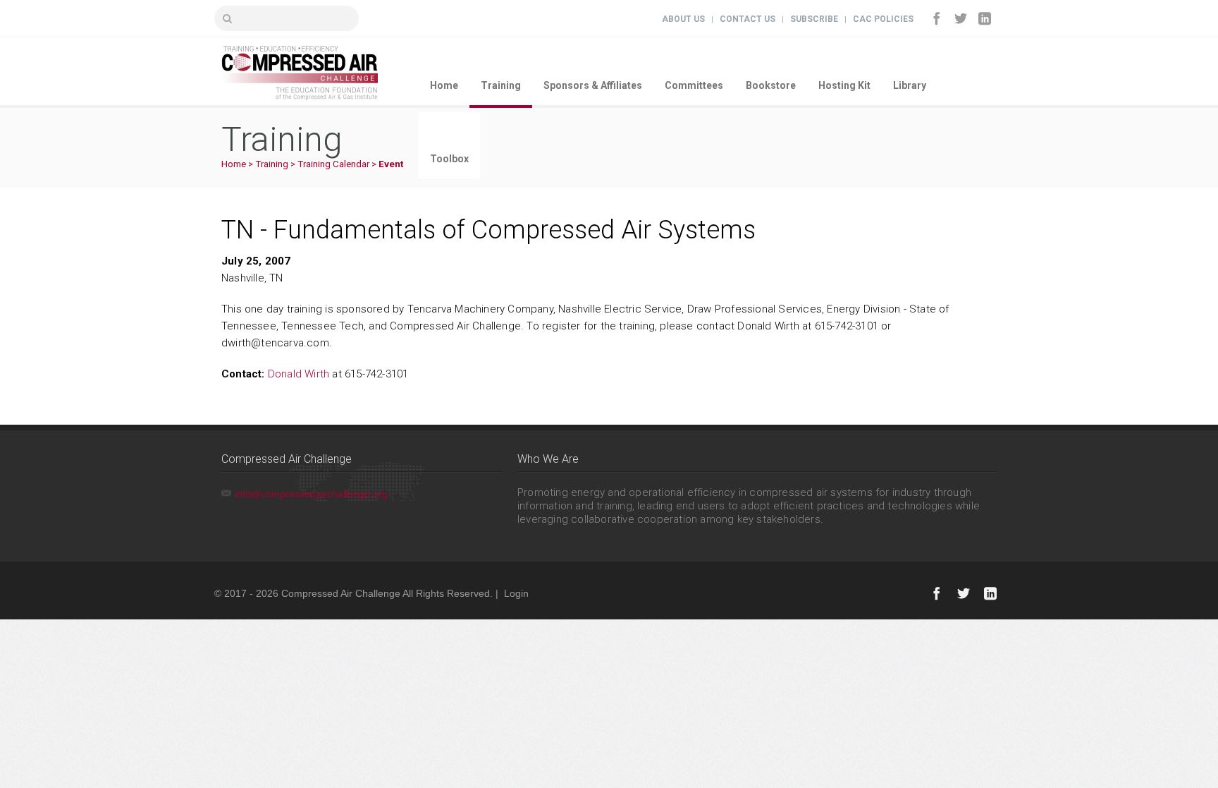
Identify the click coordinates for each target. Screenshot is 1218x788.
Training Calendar (333, 164)
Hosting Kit (844, 85)
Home (444, 85)
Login (516, 593)
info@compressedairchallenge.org (311, 493)
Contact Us (747, 19)
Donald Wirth (298, 374)
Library (909, 85)
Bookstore (771, 85)
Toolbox (449, 158)
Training (501, 85)
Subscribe (814, 19)
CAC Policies (883, 19)
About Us (683, 19)
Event (391, 164)
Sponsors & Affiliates (592, 85)
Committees (694, 85)
